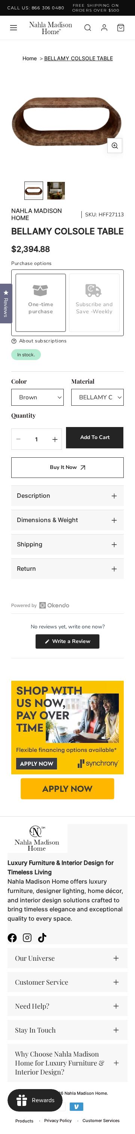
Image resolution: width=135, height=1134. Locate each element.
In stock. (26, 354)
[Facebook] (12, 938)
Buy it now (63, 467)
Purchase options (31, 263)
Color (19, 381)
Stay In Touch (35, 1029)
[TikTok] (42, 938)
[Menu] (13, 27)
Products (24, 1121)
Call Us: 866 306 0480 (36, 7)
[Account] (104, 27)
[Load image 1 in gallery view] (33, 191)
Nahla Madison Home (36, 214)
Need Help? (32, 1006)
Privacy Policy (58, 1120)
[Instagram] (27, 938)
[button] (67, 341)
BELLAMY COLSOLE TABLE (78, 58)
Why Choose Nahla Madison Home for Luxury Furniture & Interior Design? (59, 1062)
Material (82, 381)
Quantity (23, 415)
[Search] (88, 27)
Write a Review (75, 643)
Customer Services (101, 1120)
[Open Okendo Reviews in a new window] (40, 605)
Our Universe (35, 958)
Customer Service (41, 982)
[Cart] (120, 27)
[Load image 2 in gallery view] (56, 191)
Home (29, 58)
